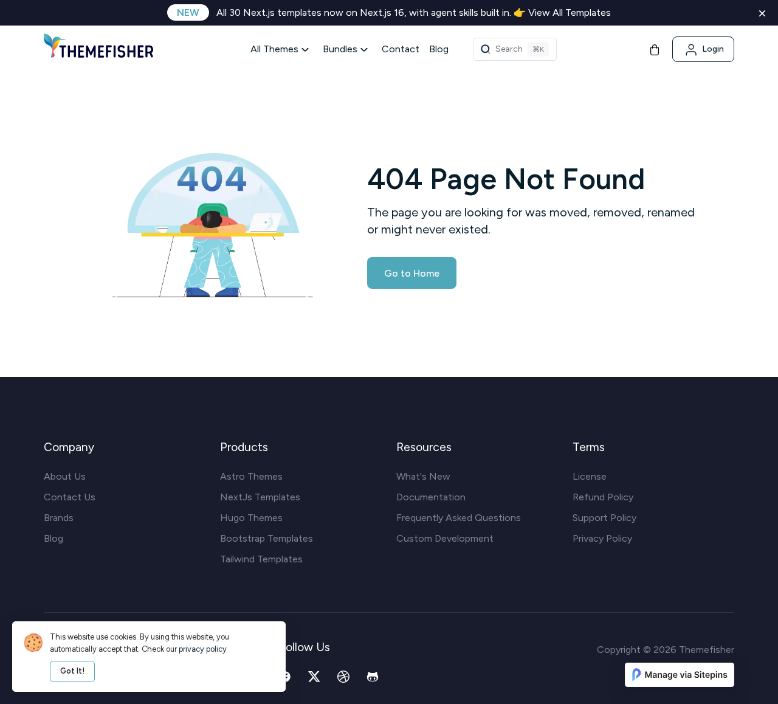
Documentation (431, 497)
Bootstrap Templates (266, 538)
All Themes (274, 49)
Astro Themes (251, 476)
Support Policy (604, 517)
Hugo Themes (251, 517)
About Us (65, 476)
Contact (400, 49)
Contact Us (69, 497)
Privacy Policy (602, 538)
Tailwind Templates (261, 559)
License (590, 476)
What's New (423, 476)
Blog (439, 49)
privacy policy (203, 649)
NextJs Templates (260, 497)
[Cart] (654, 49)
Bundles (340, 49)
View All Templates (569, 12)
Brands (59, 517)
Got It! (72, 670)
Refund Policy (603, 497)
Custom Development (445, 538)
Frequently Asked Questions (458, 517)
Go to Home (411, 273)
